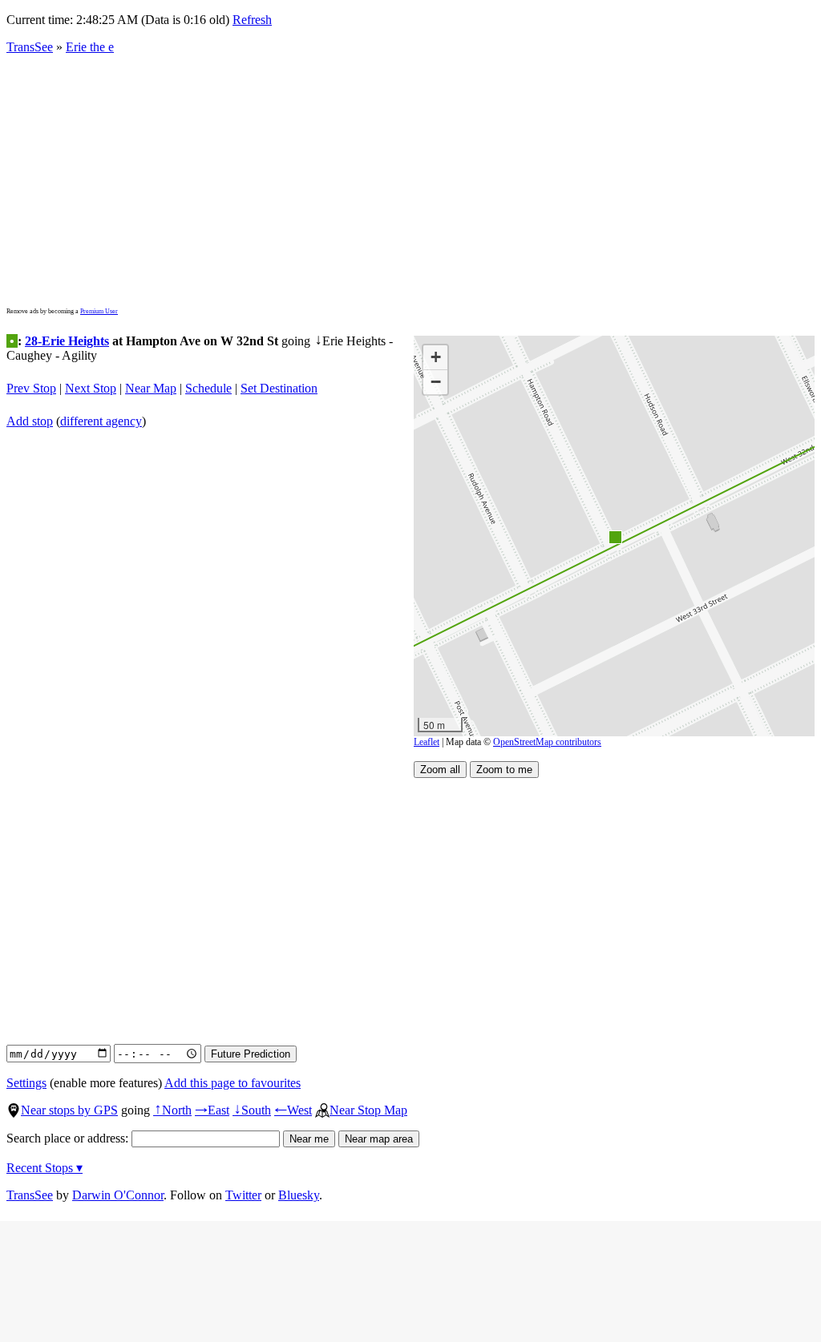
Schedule (208, 388)
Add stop (29, 421)
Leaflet (426, 742)
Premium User (99, 311)
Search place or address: (68, 1138)
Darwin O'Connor (118, 1195)
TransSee (29, 47)
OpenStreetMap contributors (547, 742)
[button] (615, 536)
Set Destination (279, 388)
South (252, 1110)
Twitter (243, 1195)
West (293, 1110)
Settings (26, 1083)
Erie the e (90, 47)
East (212, 1110)
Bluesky (298, 1195)
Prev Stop (31, 388)
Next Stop (90, 388)
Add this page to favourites (232, 1083)
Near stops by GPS (69, 1110)
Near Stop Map (368, 1110)
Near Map (150, 388)
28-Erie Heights (67, 341)
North (172, 1110)
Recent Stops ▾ (44, 1168)
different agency (101, 421)
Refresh (252, 19)
